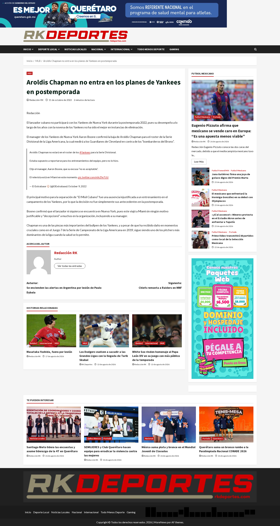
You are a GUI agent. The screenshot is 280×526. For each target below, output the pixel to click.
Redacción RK (36, 100)
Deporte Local (47, 49)
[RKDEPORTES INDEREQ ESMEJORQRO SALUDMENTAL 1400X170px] (113, 13)
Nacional (97, 49)
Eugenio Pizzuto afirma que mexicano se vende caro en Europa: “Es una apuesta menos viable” (221, 131)
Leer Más (200, 162)
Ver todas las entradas (70, 265)
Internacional (120, 49)
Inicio (27, 49)
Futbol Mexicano (202, 117)
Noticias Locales (75, 49)
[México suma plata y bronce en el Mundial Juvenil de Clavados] (169, 425)
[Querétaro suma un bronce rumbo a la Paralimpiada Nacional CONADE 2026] (226, 425)
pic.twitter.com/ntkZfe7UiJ (93, 177)
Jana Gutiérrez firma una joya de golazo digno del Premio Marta (200, 176)
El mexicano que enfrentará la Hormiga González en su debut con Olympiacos (200, 198)
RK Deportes (87, 364)
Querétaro (218, 438)
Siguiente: (160, 285)
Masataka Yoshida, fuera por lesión (49, 352)
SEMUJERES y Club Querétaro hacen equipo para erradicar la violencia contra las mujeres (110, 451)
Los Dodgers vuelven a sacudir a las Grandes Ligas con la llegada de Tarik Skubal (103, 356)
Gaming (174, 49)
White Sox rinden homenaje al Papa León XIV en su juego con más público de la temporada (156, 356)
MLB (30, 73)
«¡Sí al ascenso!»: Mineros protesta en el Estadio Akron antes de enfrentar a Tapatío (200, 219)
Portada (217, 117)
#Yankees (85, 152)
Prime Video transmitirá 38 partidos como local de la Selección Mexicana (200, 240)
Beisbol (33, 343)
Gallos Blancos (94, 438)
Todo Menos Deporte (151, 49)
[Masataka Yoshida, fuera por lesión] (51, 330)
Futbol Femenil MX (220, 171)
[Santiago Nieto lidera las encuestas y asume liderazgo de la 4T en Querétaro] (54, 425)
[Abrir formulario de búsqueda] (255, 49)
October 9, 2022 (77, 186)
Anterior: (64, 287)
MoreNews (160, 522)
